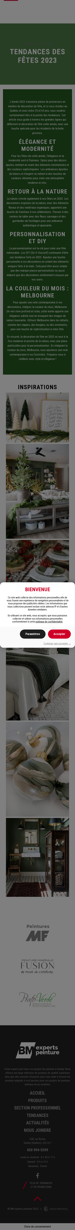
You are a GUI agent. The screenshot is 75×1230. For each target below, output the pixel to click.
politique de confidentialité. (49, 621)
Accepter (59, 634)
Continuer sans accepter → (57, 643)
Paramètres (32, 634)
